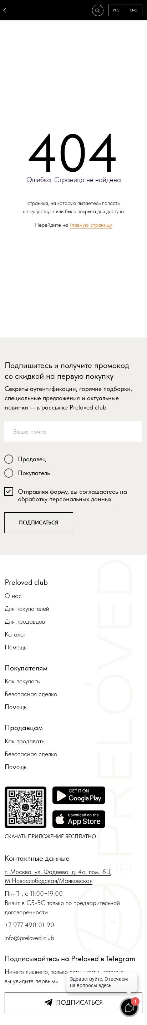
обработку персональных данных (65, 499)
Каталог (15, 634)
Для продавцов (25, 621)
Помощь (15, 647)
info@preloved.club (29, 937)
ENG (133, 10)
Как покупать (22, 681)
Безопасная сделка (31, 694)
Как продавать (24, 741)
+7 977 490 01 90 (29, 925)
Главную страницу (91, 224)
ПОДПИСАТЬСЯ (38, 522)
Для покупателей (27, 608)
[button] (97, 10)
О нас (13, 595)
